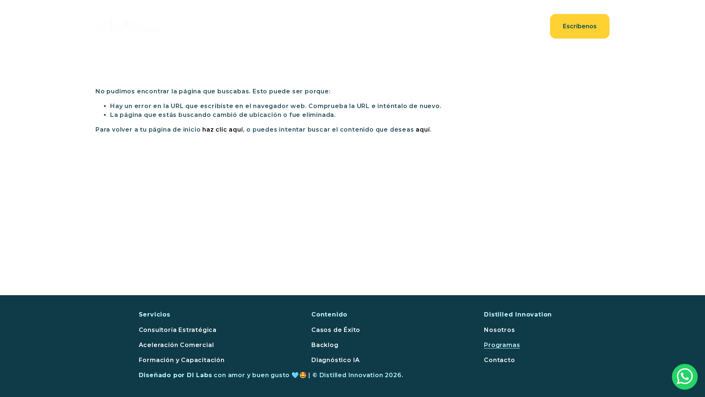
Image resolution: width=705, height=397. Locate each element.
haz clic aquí (222, 129)
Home (298, 26)
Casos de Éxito (335, 329)
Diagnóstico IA (335, 360)
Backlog (325, 344)
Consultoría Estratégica (178, 329)
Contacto (520, 26)
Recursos (475, 26)
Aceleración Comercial (176, 344)
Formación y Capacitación (182, 360)
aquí (423, 129)
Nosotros (382, 26)
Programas (502, 344)
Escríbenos (580, 26)
